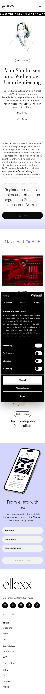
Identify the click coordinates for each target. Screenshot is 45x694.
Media (6, 686)
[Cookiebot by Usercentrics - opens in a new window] (31, 295)
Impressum (8, 651)
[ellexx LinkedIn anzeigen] (13, 605)
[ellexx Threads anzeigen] (21, 605)
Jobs (5, 639)
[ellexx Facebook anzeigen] (29, 605)
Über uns (7, 627)
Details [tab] (23, 302)
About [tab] (37, 302)
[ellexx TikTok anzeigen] (37, 605)
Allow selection (22, 388)
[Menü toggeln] (40, 6)
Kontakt (7, 680)
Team (5, 633)
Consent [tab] (8, 302)
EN (12, 613)
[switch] (38, 353)
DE (4, 613)
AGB (5, 657)
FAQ (5, 675)
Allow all (22, 380)
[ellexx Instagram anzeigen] (5, 605)
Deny (22, 396)
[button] (22, 292)
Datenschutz (9, 663)
